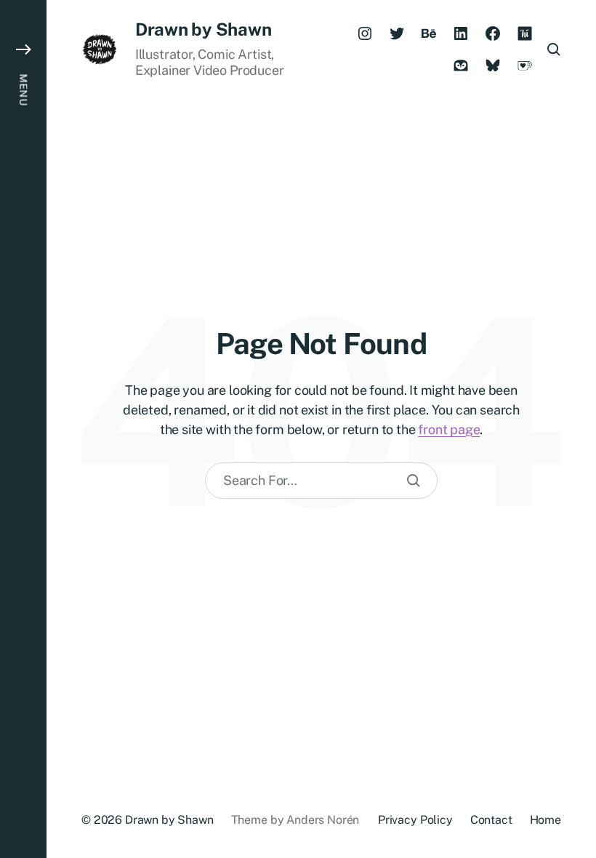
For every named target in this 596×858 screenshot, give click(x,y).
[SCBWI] (461, 65)
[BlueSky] (493, 65)
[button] (23, 429)
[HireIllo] (525, 33)
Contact (491, 820)
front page (449, 429)
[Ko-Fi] (525, 65)
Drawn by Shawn (203, 29)
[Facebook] (493, 33)
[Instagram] (365, 33)
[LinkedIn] (461, 33)
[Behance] (429, 33)
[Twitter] (397, 33)
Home (545, 820)
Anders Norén (322, 820)
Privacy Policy (415, 820)
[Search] (414, 480)
